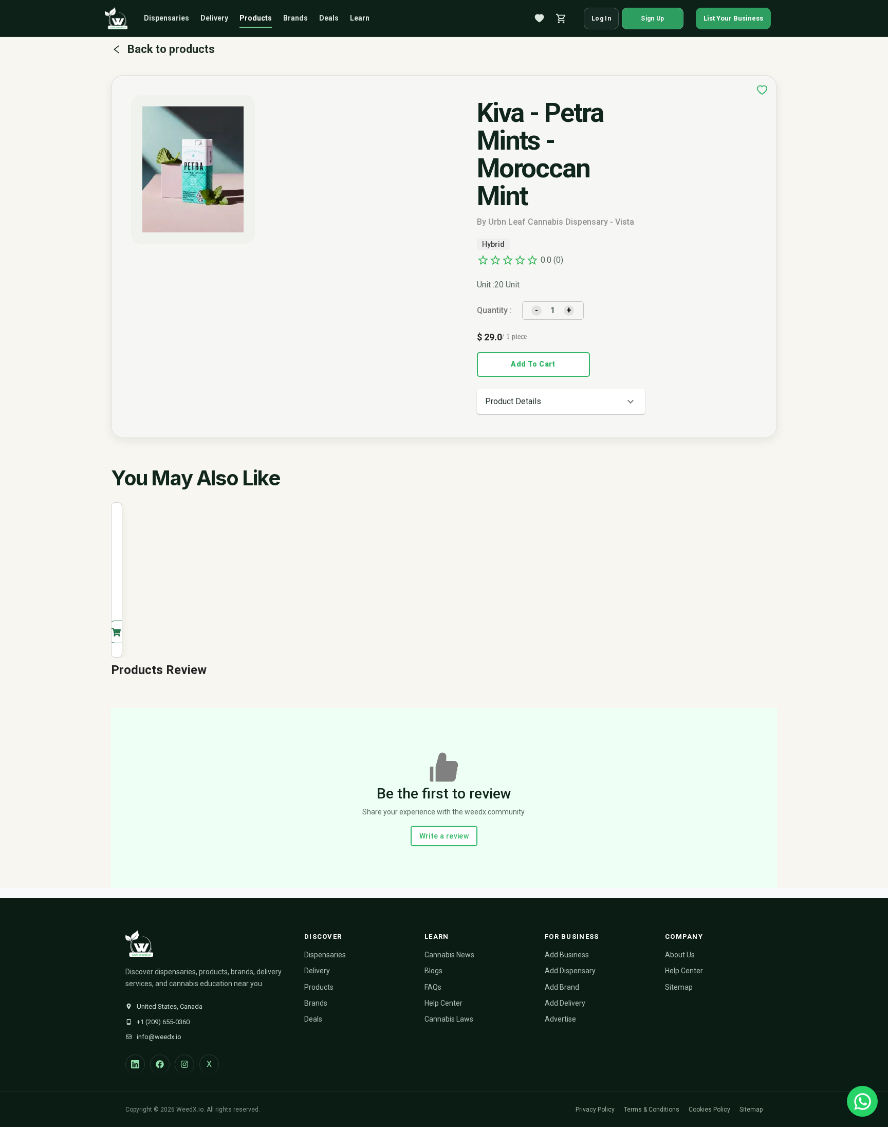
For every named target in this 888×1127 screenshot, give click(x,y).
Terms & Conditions (651, 1109)
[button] (561, 401)
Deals (329, 18)
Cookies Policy (709, 1109)
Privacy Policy (595, 1109)
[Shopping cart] (561, 18)
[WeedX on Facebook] (160, 1064)
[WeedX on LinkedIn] (135, 1064)
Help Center (443, 1003)
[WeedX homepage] (116, 18)
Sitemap (679, 987)
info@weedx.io (159, 1037)
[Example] (762, 90)
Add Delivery (565, 1003)
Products (255, 18)
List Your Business (733, 18)
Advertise (560, 1019)
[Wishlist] (539, 18)
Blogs (433, 971)
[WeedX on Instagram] (184, 1064)
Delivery (214, 18)
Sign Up (652, 18)
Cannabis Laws (448, 1019)
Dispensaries (166, 18)
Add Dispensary (570, 971)
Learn (359, 18)
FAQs (432, 987)
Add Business (567, 955)
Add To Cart (533, 364)
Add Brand (562, 987)
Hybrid (493, 244)
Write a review (444, 836)
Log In (601, 18)
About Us (680, 955)
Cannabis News (449, 955)
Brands (295, 18)
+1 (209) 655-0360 (163, 1022)
